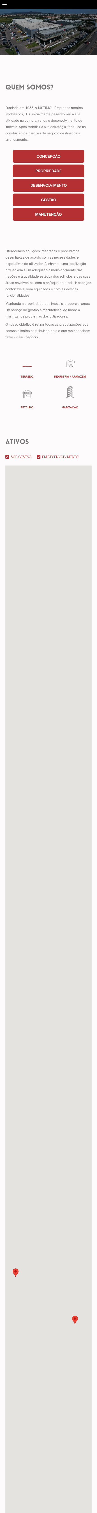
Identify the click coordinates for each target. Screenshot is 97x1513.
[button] (15, 1273)
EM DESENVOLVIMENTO (60, 457)
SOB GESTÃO (21, 457)
